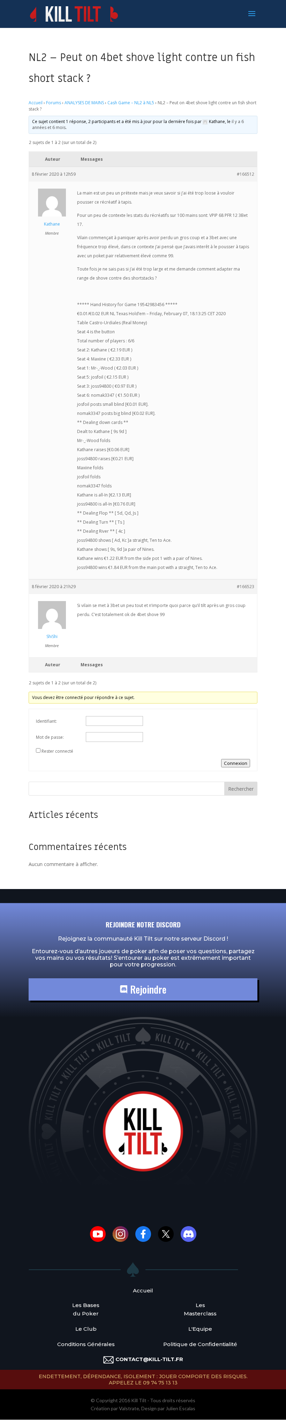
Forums (53, 103)
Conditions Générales (86, 1344)
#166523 (245, 587)
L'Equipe (200, 1329)
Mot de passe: (50, 737)
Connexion (235, 763)
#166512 (245, 174)
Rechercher (241, 788)
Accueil (36, 103)
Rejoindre (147, 989)
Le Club (86, 1329)
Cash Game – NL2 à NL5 (130, 103)
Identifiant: (46, 721)
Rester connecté (57, 751)
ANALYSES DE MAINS (84, 103)
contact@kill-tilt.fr (149, 1359)
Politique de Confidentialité (200, 1344)
